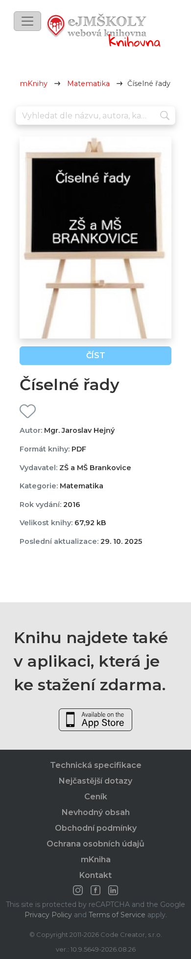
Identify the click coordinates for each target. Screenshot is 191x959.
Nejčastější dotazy (95, 781)
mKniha (96, 859)
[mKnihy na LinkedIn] (113, 890)
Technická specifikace (96, 765)
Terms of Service (117, 914)
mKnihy (34, 83)
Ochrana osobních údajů (95, 843)
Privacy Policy (48, 914)
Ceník (95, 796)
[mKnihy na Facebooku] (95, 890)
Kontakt (95, 875)
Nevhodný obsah (96, 812)
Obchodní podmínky (96, 828)
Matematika (88, 83)
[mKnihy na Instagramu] (78, 890)
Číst (95, 355)
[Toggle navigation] (27, 21)
